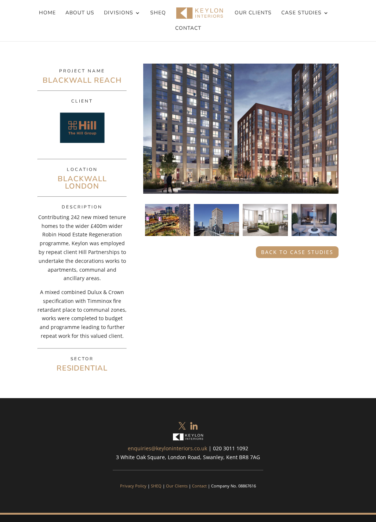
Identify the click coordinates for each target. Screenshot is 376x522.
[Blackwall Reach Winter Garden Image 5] (314, 237)
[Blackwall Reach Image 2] (167, 237)
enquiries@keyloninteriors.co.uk (167, 448)
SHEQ (158, 13)
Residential (82, 368)
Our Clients (253, 13)
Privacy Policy (133, 486)
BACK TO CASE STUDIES (297, 252)
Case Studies (301, 13)
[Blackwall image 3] (216, 237)
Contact (188, 29)
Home (47, 13)
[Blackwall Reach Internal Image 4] (265, 237)
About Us (79, 13)
